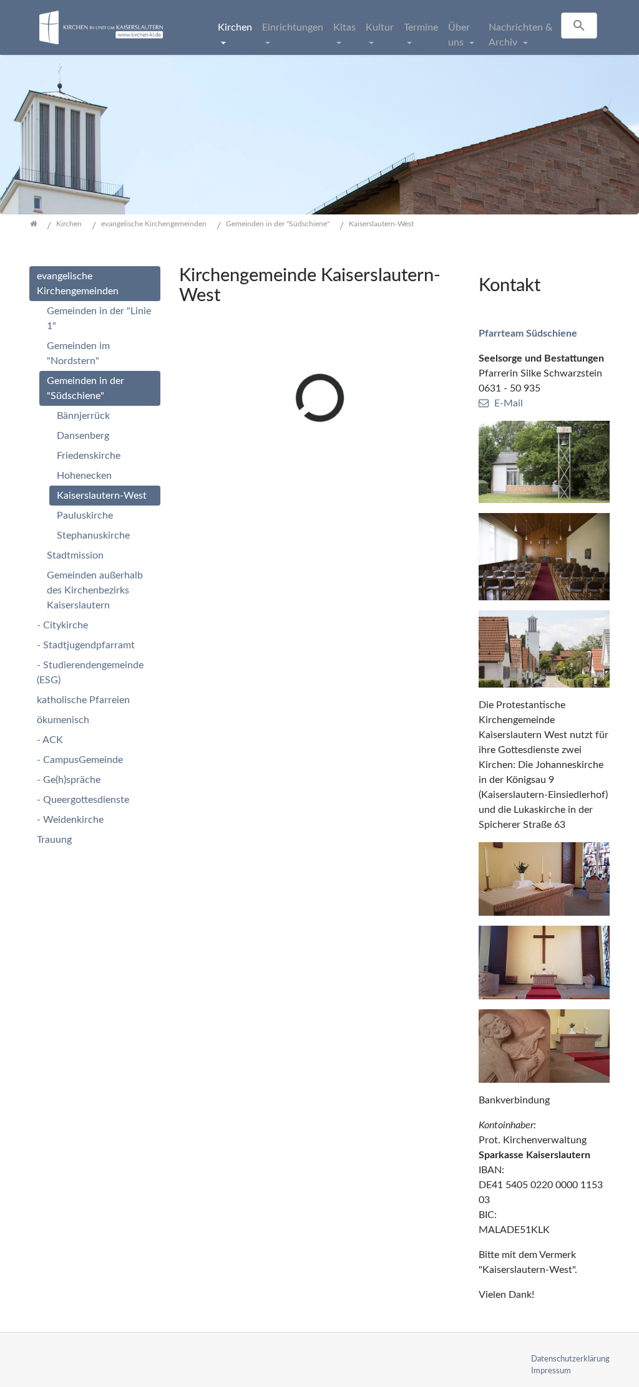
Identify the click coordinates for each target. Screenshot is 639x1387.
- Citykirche (62, 625)
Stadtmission (75, 555)
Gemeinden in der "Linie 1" (99, 318)
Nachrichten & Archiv (520, 34)
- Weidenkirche (70, 820)
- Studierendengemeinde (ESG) (90, 672)
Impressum (551, 1371)
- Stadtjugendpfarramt (86, 645)
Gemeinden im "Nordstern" (78, 353)
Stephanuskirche (93, 535)
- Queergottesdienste (83, 800)
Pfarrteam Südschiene (528, 333)
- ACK (50, 740)
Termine (421, 27)
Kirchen (235, 27)
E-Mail (508, 403)
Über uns (459, 34)
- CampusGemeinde (80, 760)
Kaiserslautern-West (102, 496)
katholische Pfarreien (83, 700)
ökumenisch (63, 720)
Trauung (54, 840)
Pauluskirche (85, 516)
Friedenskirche (88, 456)
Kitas (344, 27)
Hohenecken (84, 476)
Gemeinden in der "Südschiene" (85, 388)
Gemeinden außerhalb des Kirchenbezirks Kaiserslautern (95, 590)
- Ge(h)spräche (68, 780)
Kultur (380, 27)
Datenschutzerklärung (570, 1359)
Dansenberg (83, 436)
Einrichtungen (292, 27)
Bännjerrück (83, 416)
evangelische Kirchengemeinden (78, 283)
